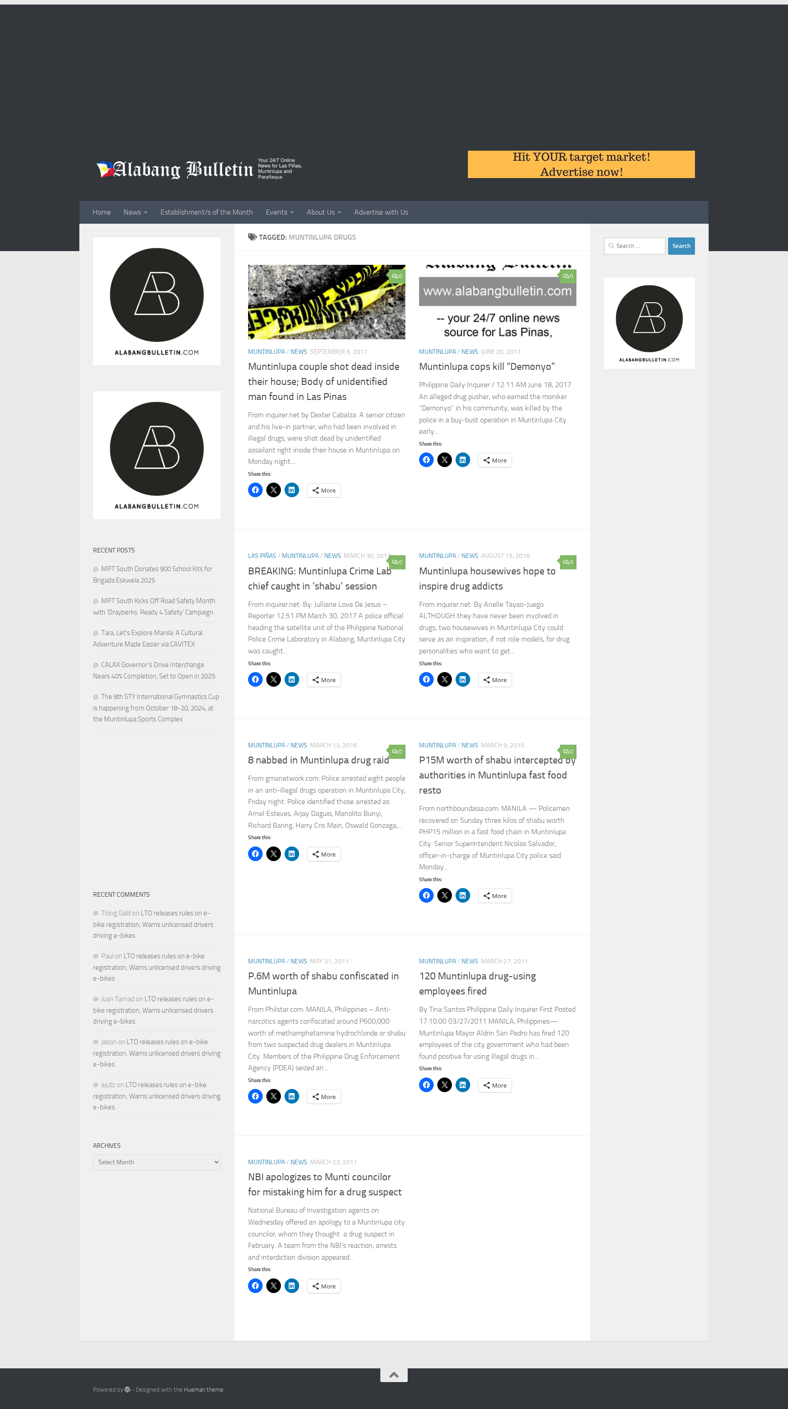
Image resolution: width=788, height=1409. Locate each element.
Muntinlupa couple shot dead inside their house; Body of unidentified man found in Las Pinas (323, 382)
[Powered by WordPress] (127, 1390)
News (132, 212)
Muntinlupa (266, 352)
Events (276, 212)
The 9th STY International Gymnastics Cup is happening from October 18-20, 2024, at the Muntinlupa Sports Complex (156, 708)
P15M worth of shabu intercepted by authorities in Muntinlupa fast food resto (497, 775)
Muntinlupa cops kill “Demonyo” (487, 367)
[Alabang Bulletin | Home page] (199, 169)
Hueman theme (203, 1389)
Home (102, 212)
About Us (321, 212)
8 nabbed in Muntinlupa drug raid (318, 760)
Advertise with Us (381, 212)
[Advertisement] (394, 68)
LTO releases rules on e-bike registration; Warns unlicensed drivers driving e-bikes (153, 924)
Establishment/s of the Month (207, 212)
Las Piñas (262, 556)
